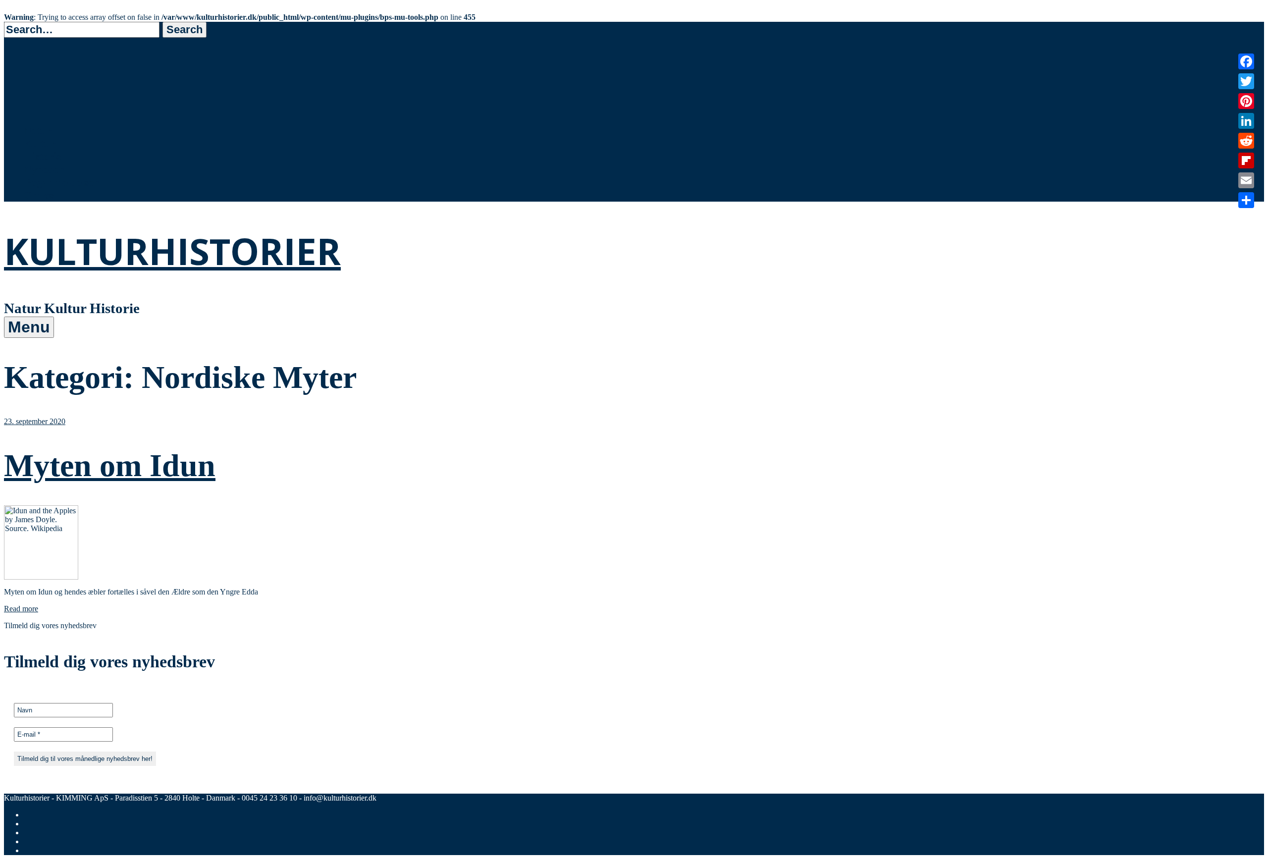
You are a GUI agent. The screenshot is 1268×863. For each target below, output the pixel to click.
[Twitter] (1246, 81)
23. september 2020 (34, 421)
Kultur (39, 143)
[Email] (1246, 180)
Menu (29, 327)
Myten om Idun (109, 465)
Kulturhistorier (172, 251)
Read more (21, 608)
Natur (38, 130)
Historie (42, 156)
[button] (184, 30)
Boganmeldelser (61, 182)
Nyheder (44, 169)
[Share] (1246, 200)
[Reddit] (1246, 141)
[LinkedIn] (1246, 121)
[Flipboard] (1246, 160)
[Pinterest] (1246, 101)
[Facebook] (1246, 61)
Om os (39, 195)
